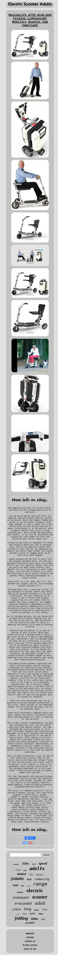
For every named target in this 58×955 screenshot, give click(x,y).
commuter (21, 897)
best (34, 864)
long (27, 908)
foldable (17, 878)
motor (21, 874)
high (24, 870)
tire (22, 886)
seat (15, 885)
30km (40, 914)
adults (37, 868)
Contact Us (30, 941)
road (28, 886)
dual (24, 914)
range (40, 884)
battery (20, 892)
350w (25, 863)
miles (32, 913)
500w (34, 919)
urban (16, 909)
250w (45, 909)
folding (21, 918)
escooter (39, 874)
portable (30, 922)
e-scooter (23, 903)
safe (43, 919)
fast (18, 914)
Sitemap (30, 937)
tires (31, 874)
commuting (42, 879)
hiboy (36, 910)
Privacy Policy (30, 945)
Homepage (30, 933)
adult (40, 903)
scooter (39, 897)
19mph (18, 870)
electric (34, 890)
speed (43, 863)
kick (29, 879)
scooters (16, 864)
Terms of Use (30, 949)
